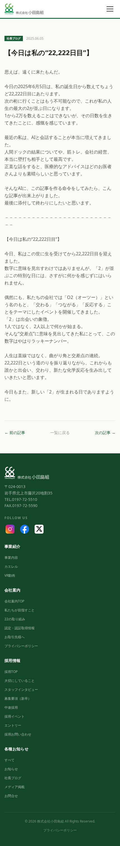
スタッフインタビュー (21, 689)
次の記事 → (105, 432)
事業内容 (11, 557)
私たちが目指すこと (19, 610)
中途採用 (11, 707)
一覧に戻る (60, 432)
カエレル (11, 566)
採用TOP (11, 671)
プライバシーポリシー (21, 646)
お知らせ (11, 769)
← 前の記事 (14, 432)
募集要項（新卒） (17, 698)
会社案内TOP (14, 601)
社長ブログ (12, 778)
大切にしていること (19, 680)
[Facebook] (24, 529)
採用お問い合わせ (17, 734)
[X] (39, 529)
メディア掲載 (14, 786)
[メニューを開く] (110, 9)
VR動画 (9, 575)
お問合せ (11, 795)
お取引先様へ (14, 637)
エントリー (12, 725)
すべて (9, 760)
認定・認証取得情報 (19, 628)
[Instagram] (10, 529)
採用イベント (14, 716)
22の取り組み (14, 619)
